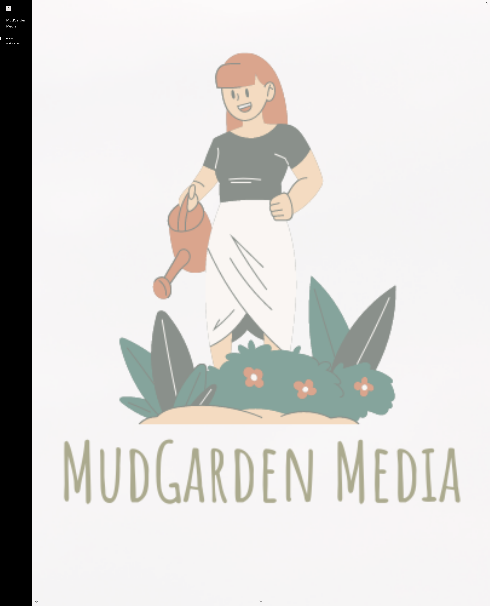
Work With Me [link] (13, 43)
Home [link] (9, 38)
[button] (487, 4)
